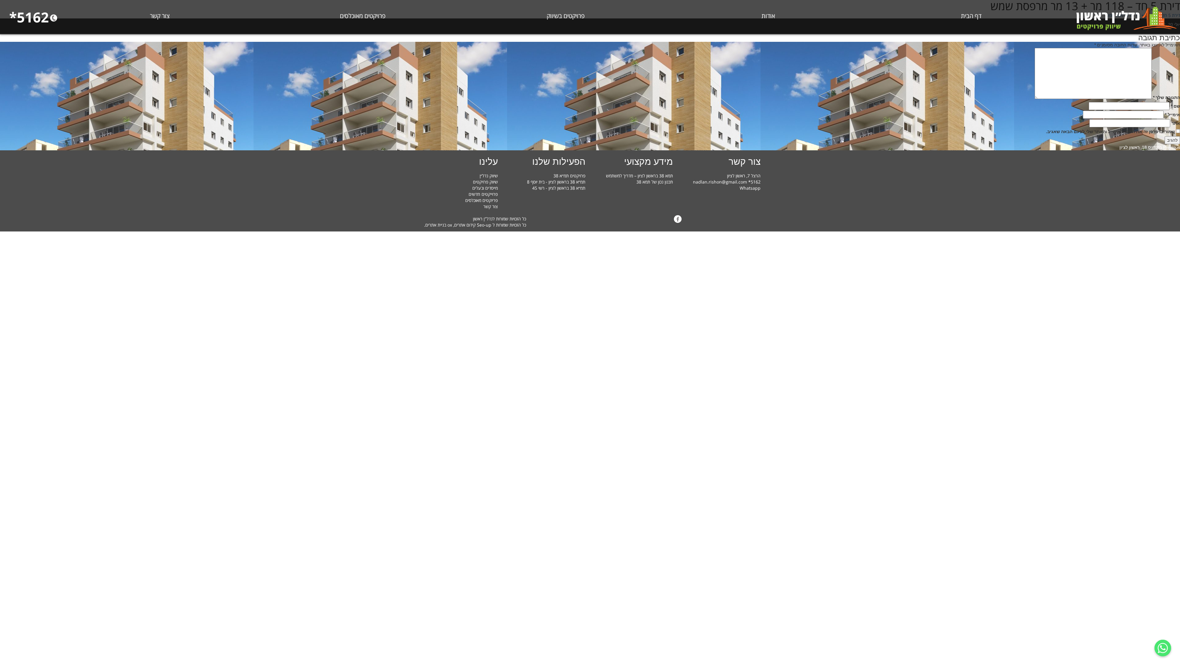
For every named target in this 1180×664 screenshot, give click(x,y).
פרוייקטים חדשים (483, 194)
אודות (768, 16)
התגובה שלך (1166, 97)
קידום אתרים (465, 225)
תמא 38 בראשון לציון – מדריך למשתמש (639, 176)
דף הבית (971, 16)
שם (1175, 106)
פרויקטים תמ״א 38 (569, 176)
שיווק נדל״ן (489, 176)
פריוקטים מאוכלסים (481, 200)
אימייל (1172, 114)
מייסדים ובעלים (485, 188)
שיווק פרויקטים (485, 182)
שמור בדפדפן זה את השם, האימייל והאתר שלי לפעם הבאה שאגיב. (1110, 131)
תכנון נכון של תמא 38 (654, 182)
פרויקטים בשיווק (565, 16)
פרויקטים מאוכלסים (362, 16)
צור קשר (160, 16)
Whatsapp (750, 188)
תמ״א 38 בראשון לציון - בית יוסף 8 (556, 182)
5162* (29, 17)
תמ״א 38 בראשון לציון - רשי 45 (558, 188)
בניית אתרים (435, 225)
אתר (1175, 123)
